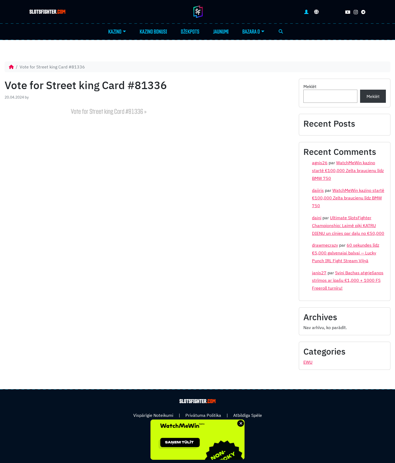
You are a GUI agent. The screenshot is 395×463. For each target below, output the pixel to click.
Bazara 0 (251, 32)
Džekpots (190, 32)
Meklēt (310, 86)
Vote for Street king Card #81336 (107, 112)
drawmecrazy (325, 245)
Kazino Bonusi (153, 32)
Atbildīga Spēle (247, 415)
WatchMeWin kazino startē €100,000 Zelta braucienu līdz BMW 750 (348, 170)
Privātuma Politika (203, 415)
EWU (308, 362)
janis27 (319, 272)
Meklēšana (281, 32)
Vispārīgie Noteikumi (153, 415)
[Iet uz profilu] (306, 11)
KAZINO (114, 32)
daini (316, 217)
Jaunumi (221, 32)
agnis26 (320, 162)
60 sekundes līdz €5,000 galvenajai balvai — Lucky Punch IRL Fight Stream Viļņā (345, 252)
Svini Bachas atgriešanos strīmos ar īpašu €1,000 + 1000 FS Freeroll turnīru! (347, 280)
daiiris (318, 190)
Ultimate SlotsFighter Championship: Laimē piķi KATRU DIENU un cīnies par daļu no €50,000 (348, 225)
